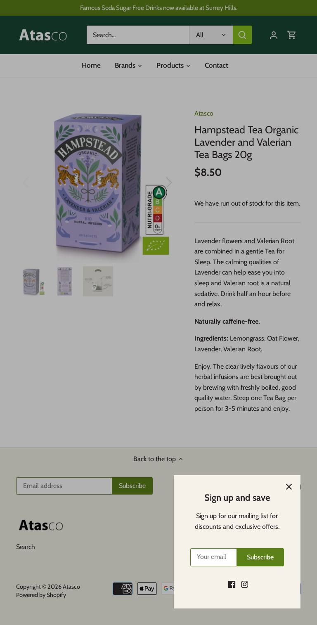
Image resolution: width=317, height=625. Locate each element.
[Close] (289, 487)
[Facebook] (231, 584)
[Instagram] (244, 584)
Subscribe (260, 557)
